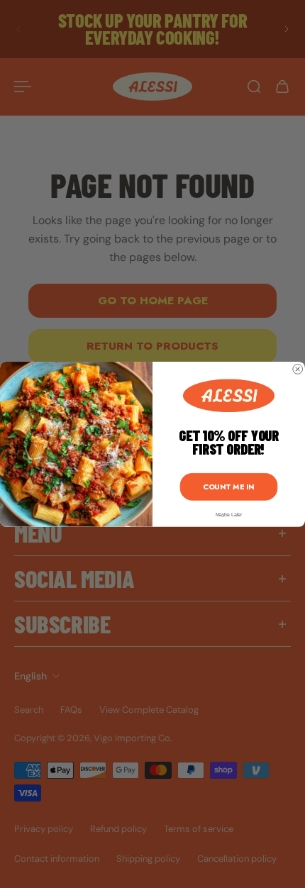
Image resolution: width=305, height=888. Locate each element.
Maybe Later (229, 514)
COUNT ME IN (228, 486)
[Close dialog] (298, 369)
